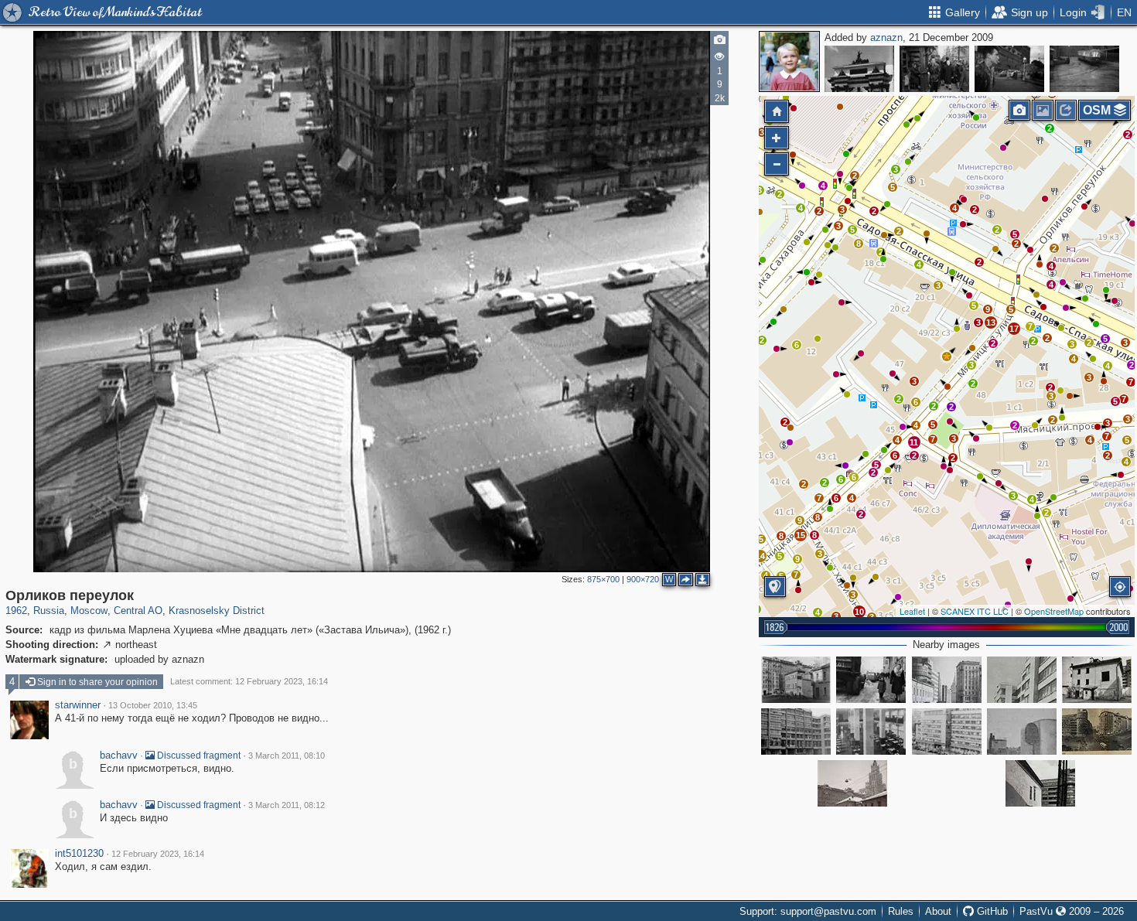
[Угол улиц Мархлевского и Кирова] (1009, 69)
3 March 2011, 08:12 (286, 805)
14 (760, 556)
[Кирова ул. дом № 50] (796, 680)
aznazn (886, 37)
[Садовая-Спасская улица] (947, 731)
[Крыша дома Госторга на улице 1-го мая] (1022, 731)
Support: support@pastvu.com (807, 911)
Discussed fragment (198, 755)
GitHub (991, 911)
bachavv (119, 755)
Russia (48, 610)
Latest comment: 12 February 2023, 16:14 (249, 681)
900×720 (643, 579)
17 (1014, 328)
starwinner (78, 705)
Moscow (89, 610)
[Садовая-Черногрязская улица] (934, 69)
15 (800, 535)
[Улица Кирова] (871, 680)
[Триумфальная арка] (859, 69)
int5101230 (79, 853)
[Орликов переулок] (946, 356)
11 (914, 442)
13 (990, 322)
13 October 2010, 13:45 (152, 705)
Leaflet (912, 611)
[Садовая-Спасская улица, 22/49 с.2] (1097, 680)
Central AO (138, 610)
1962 (16, 610)
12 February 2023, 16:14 (157, 853)
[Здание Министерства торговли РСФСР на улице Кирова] (1022, 680)
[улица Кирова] (947, 680)
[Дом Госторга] (871, 731)
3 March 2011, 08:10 (286, 755)
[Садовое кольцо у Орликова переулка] (1097, 731)
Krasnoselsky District (217, 610)
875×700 (603, 579)
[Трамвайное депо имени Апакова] (1084, 69)
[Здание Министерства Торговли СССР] (796, 731)
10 (859, 611)
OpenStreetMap (1054, 611)
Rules (900, 911)
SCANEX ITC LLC (975, 611)
